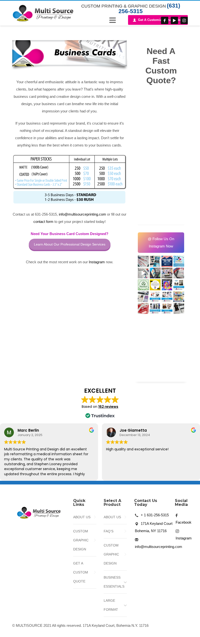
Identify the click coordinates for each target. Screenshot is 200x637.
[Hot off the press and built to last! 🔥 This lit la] (143, 308)
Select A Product (112, 502)
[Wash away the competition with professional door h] (178, 273)
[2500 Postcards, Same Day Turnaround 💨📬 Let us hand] (143, 273)
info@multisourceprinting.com (82, 214)
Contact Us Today (145, 502)
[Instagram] (184, 20)
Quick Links (79, 502)
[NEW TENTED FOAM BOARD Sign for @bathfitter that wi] (155, 273)
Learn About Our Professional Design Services (69, 244)
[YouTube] (174, 20)
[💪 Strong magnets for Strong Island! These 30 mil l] (143, 261)
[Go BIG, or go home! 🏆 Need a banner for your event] (166, 284)
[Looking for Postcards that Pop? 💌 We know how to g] (166, 308)
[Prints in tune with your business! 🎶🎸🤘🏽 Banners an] (155, 261)
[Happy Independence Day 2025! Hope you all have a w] (166, 261)
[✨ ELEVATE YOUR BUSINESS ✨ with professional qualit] (178, 308)
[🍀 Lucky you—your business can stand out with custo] (143, 284)
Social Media (181, 502)
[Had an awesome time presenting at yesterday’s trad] (166, 273)
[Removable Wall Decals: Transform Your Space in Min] (178, 284)
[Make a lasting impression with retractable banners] (155, 308)
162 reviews (108, 406)
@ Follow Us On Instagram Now (161, 242)
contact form (43, 221)
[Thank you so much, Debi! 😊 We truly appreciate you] (155, 284)
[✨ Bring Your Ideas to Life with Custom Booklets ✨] (166, 296)
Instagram (97, 262)
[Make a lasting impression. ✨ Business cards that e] (155, 296)
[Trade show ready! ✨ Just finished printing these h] (143, 296)
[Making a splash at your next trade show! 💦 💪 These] (178, 296)
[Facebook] (164, 20)
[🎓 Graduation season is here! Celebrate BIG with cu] (178, 261)
